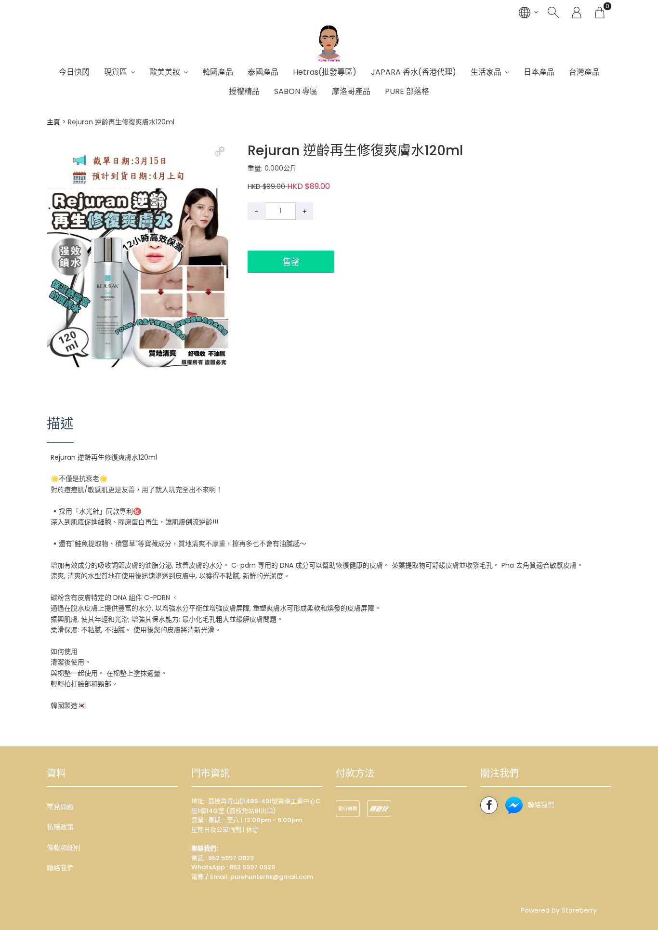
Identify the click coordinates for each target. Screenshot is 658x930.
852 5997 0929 (252, 867)
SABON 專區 (295, 91)
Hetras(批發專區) (324, 72)
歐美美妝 (164, 72)
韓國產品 (217, 72)
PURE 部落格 (407, 91)
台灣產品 (584, 72)
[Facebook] (489, 805)
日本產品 (539, 72)
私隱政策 (60, 827)
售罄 (291, 262)
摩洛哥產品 (351, 91)
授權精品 (244, 91)
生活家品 (486, 72)
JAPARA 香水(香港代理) (413, 72)
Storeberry (579, 910)
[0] (599, 12)
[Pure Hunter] (329, 43)
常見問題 (60, 806)
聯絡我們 (60, 868)
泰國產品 (263, 72)
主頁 (53, 122)
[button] (219, 151)
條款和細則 (63, 847)
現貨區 (115, 72)
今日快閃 (74, 72)
